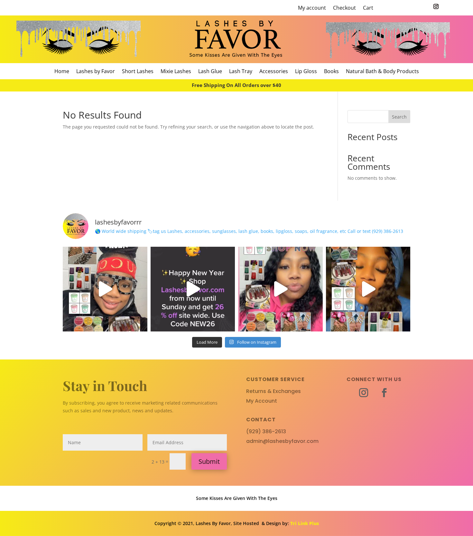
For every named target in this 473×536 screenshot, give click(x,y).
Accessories (273, 72)
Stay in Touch (105, 386)
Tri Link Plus (304, 523)
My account (312, 8)
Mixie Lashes (176, 72)
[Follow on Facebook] (384, 393)
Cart (368, 8)
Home (61, 72)
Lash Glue (210, 72)
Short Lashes (137, 72)
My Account (261, 401)
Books (331, 72)
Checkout (344, 8)
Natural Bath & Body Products (382, 72)
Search (399, 117)
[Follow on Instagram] (436, 6)
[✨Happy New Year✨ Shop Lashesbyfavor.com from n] (193, 289)
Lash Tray (240, 72)
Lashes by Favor (95, 72)
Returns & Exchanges (273, 391)
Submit (209, 461)
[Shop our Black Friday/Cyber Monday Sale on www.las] (368, 289)
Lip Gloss (306, 72)
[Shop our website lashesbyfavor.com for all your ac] (105, 289)
